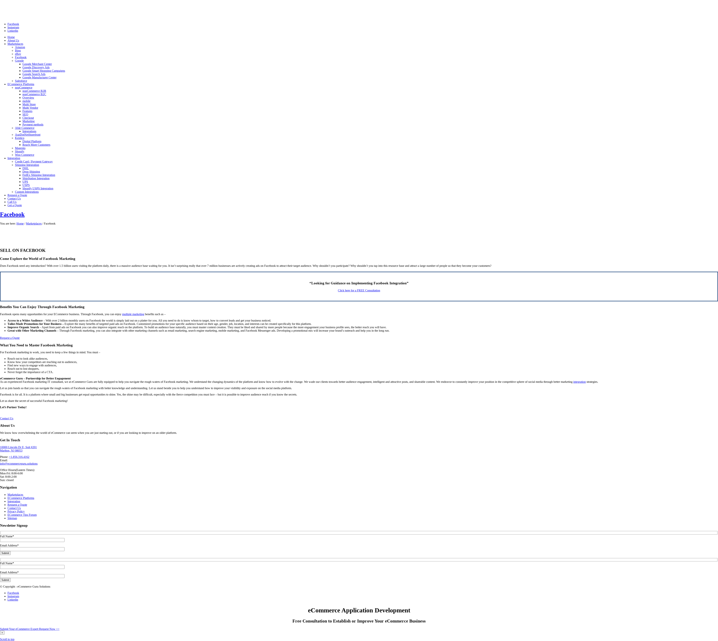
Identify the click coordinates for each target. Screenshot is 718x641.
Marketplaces (34, 223)
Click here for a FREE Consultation (359, 290)
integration (579, 381)
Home (20, 223)
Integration (13, 501)
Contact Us (14, 508)
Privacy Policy (16, 511)
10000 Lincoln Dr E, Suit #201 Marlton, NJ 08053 (18, 449)
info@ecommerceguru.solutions (19, 463)
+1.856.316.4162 (19, 456)
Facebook (12, 214)
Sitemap (12, 518)
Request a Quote (17, 504)
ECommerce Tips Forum (22, 514)
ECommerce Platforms (20, 498)
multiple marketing (133, 314)
